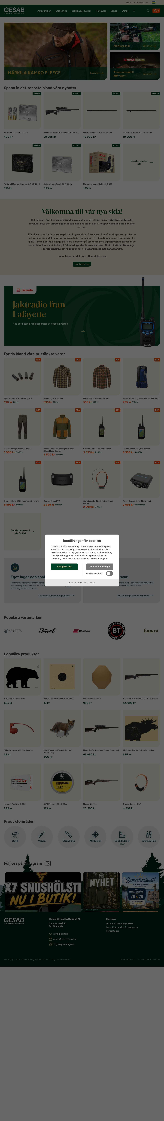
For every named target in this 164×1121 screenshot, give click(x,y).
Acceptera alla (64, 566)
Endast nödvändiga (100, 566)
